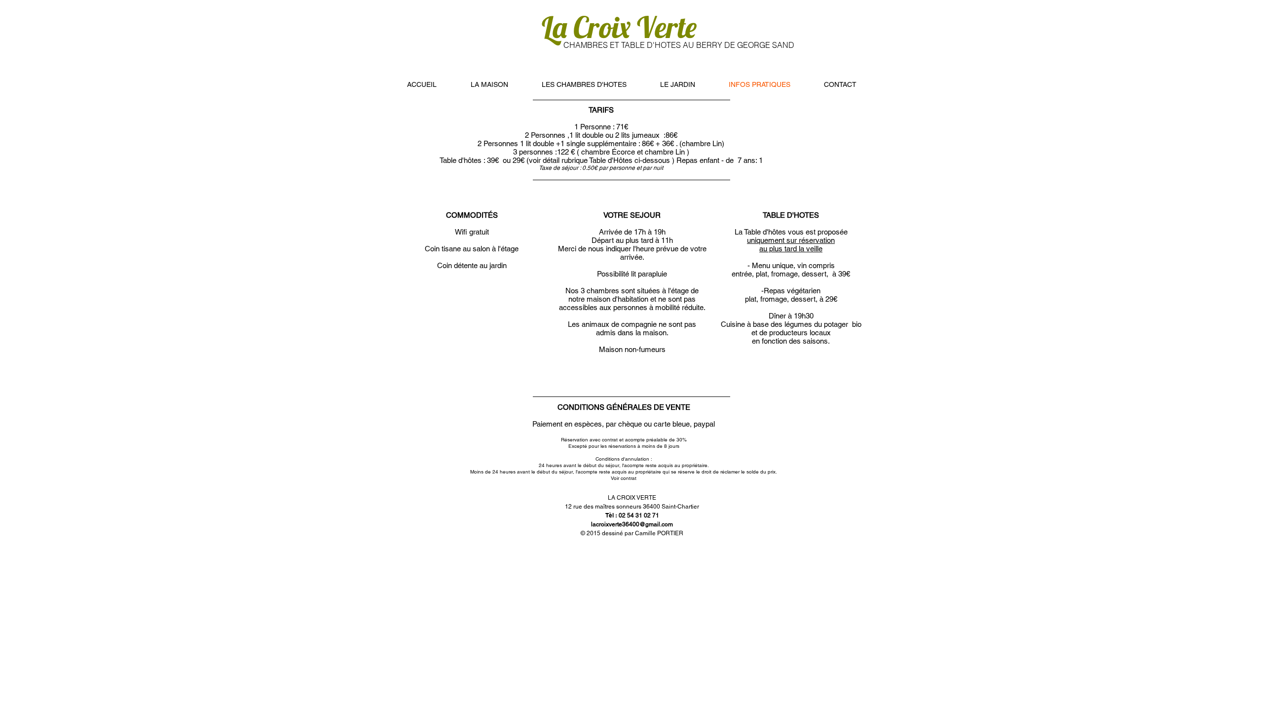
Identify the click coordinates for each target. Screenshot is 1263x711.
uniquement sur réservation (791, 240)
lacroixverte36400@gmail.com (632, 524)
